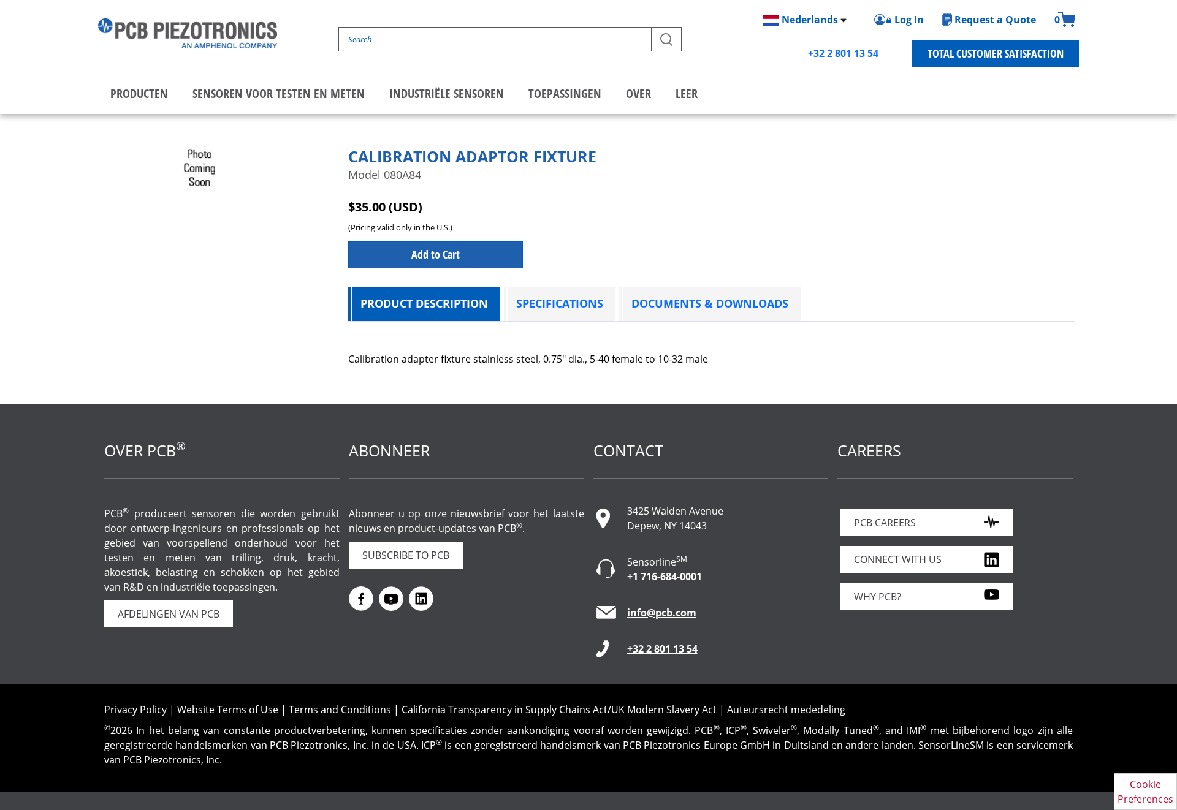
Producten (139, 93)
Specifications (559, 303)
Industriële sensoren (446, 93)
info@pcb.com (661, 612)
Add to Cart (435, 254)
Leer (687, 93)
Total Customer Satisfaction (996, 53)
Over (638, 93)
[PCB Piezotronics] (187, 33)
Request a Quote (995, 19)
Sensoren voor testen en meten (278, 93)
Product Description (424, 303)
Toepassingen (564, 93)
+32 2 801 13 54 (843, 53)
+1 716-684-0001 (664, 576)
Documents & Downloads (709, 303)
